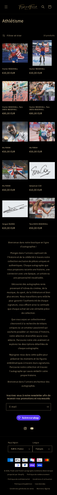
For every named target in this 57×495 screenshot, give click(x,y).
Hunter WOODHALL (10, 69)
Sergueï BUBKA (8, 224)
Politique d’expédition (23, 484)
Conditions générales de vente (22, 489)
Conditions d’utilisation (42, 479)
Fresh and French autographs (22, 471)
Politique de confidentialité (19, 479)
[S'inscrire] (47, 406)
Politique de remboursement (38, 474)
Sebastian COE (35, 186)
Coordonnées (40, 484)
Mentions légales (43, 489)
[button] (6, 7)
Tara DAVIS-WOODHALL (38, 224)
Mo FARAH (6, 147)
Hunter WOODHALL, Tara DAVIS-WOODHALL (12, 108)
